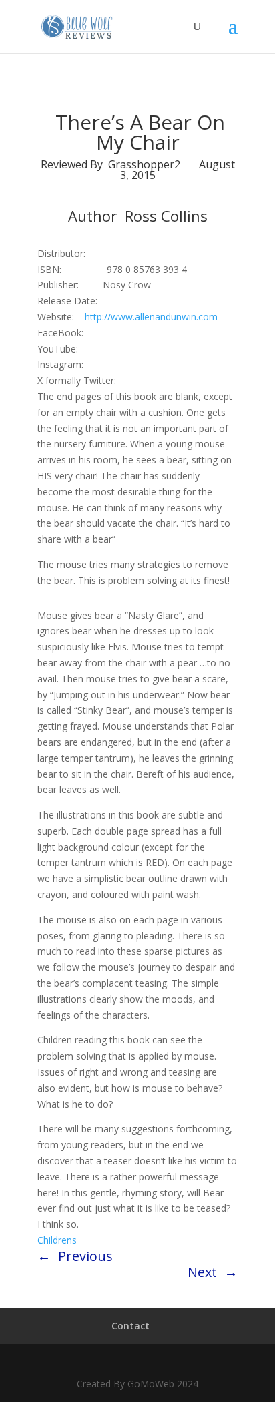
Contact (130, 1325)
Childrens (57, 1240)
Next (202, 1272)
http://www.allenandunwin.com (151, 316)
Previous (85, 1256)
